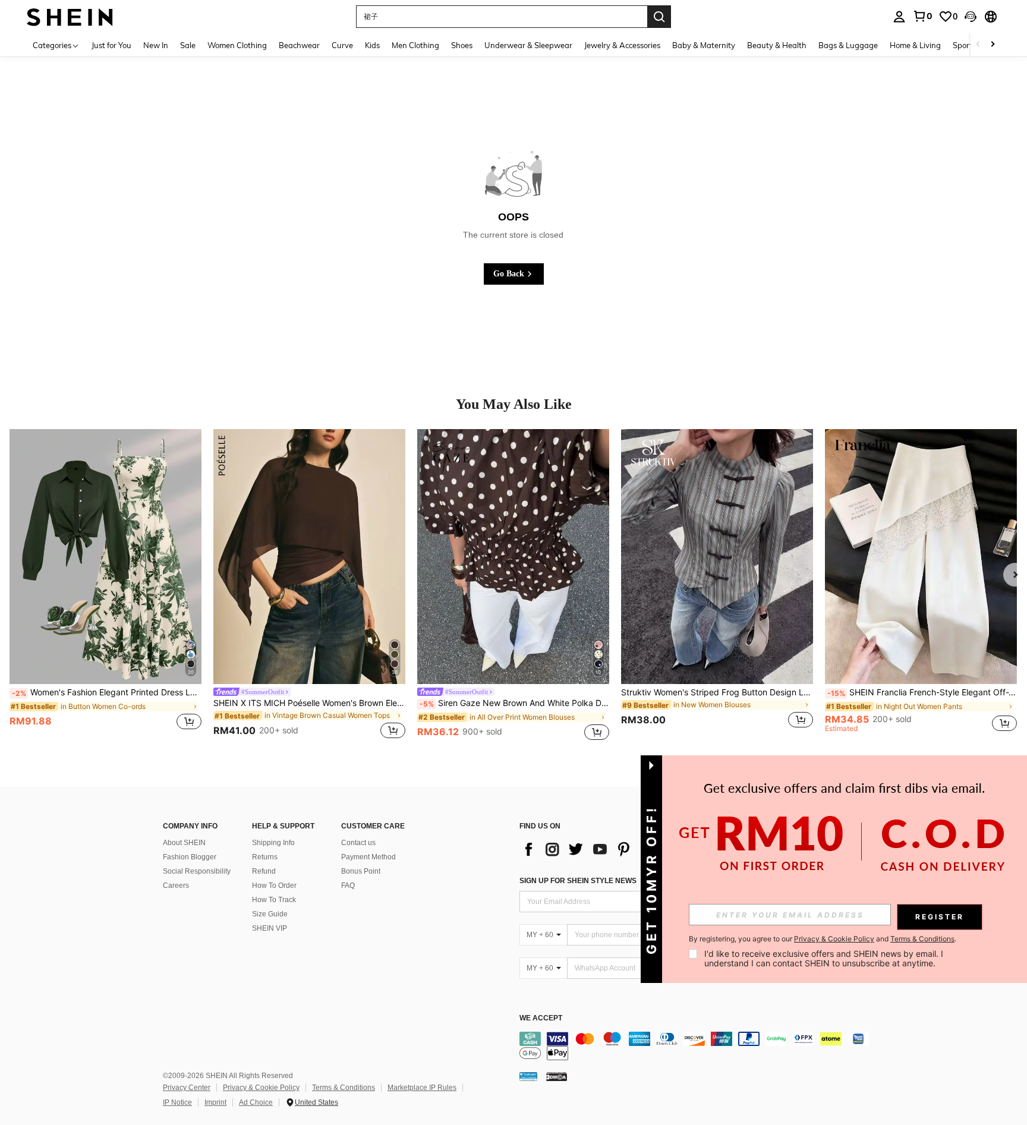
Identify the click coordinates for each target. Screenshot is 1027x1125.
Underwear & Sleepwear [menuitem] (528, 45)
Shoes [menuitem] (461, 45)
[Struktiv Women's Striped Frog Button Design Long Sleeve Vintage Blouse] (717, 557)
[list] (614, 849)
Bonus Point (360, 871)
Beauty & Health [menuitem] (777, 45)
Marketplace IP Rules (422, 1087)
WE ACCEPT (540, 1018)
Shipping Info (273, 843)
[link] (922, 16)
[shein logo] (70, 16)
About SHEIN (184, 843)
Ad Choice (256, 1102)
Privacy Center (186, 1087)
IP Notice (177, 1102)
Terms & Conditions (343, 1087)
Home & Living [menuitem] (915, 45)
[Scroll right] (992, 44)
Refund (264, 871)
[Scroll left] (978, 44)
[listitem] (105, 586)
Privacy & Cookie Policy (261, 1087)
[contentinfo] (697, 1046)
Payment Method (368, 857)
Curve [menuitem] (342, 45)
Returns (265, 857)
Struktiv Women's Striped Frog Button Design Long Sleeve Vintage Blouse (717, 692)
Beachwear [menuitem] (299, 45)
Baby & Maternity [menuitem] (703, 45)
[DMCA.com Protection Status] (556, 1076)
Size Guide (270, 914)
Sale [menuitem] (188, 45)
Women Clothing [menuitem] (237, 45)
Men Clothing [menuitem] (415, 45)
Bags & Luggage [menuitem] (848, 45)
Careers (176, 885)
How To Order (274, 885)
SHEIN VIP (269, 928)
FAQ (348, 885)
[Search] (659, 16)
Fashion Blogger (189, 857)
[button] (970, 17)
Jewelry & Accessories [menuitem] (622, 45)
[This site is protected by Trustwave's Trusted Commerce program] (528, 1076)
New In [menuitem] (155, 45)
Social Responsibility (197, 871)
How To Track (274, 900)
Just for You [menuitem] (111, 45)
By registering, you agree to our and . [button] (822, 939)
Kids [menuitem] (372, 45)
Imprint (215, 1102)
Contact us (358, 843)
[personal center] (899, 17)
